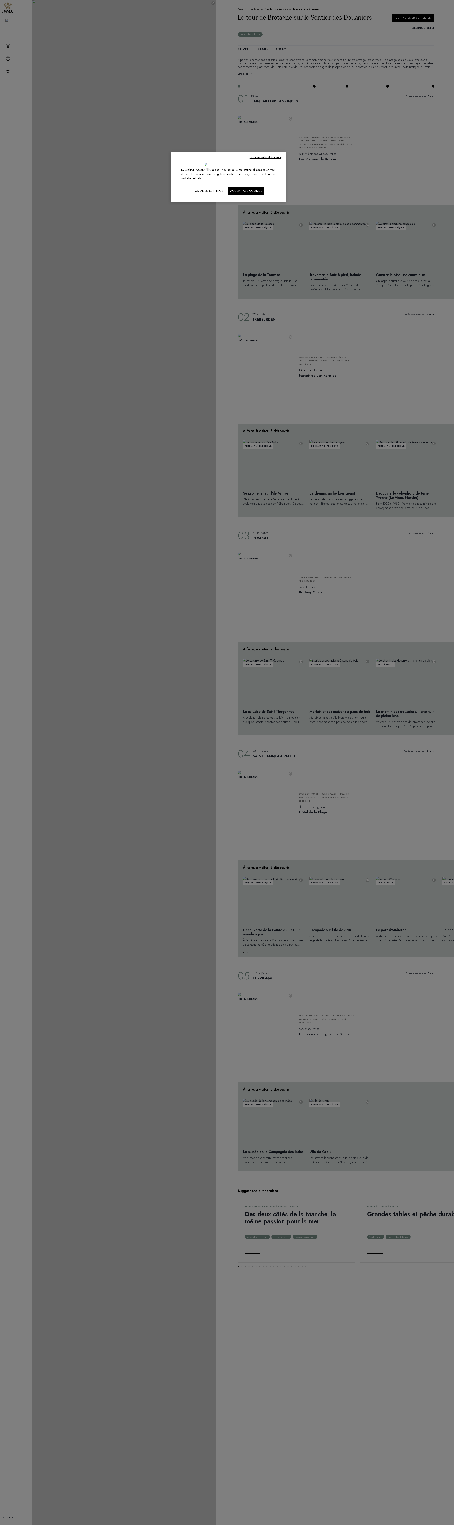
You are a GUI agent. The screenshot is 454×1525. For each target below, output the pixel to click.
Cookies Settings (209, 191)
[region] (228, 177)
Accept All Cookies (246, 191)
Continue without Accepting (266, 157)
